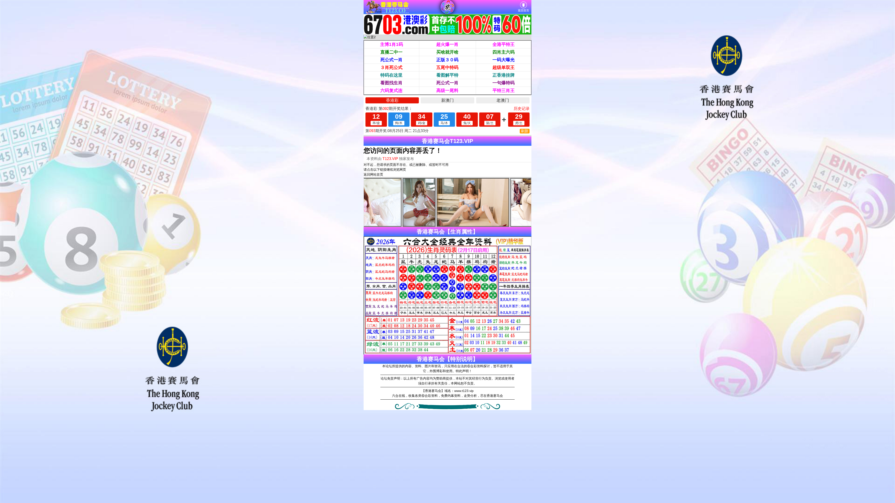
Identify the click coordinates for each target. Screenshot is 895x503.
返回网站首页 (373, 174)
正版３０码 (447, 59)
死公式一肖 (391, 59)
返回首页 (523, 10)
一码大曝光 (503, 59)
